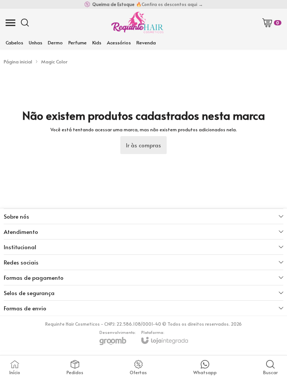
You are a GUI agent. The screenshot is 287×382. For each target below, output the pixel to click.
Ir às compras (143, 145)
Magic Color (54, 61)
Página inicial (18, 61)
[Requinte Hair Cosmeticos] (137, 23)
